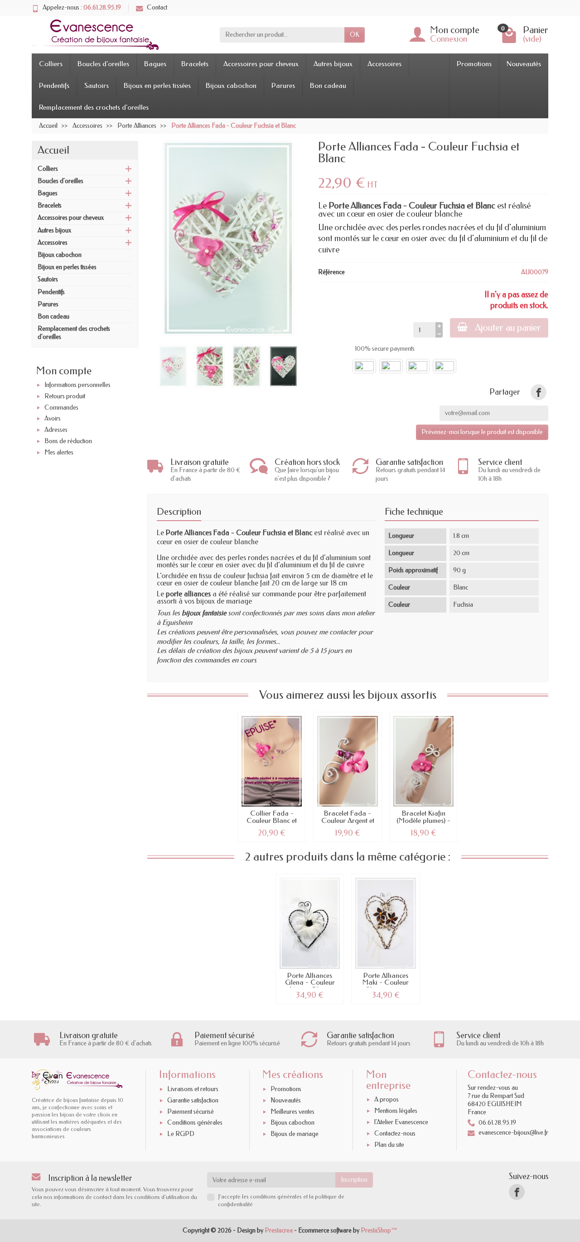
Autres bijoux (333, 64)
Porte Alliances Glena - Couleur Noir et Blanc (310, 982)
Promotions (474, 64)
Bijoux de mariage (295, 1134)
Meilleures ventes (292, 1112)
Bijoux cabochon (231, 86)
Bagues (155, 64)
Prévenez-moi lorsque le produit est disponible (482, 432)
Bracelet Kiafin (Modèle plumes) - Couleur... (423, 820)
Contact (157, 7)
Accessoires (384, 64)
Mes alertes (58, 452)
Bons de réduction (68, 441)
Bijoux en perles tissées (157, 86)
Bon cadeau (328, 86)
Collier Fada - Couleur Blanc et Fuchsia (271, 820)
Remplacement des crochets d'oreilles (94, 107)
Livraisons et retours (192, 1089)
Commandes (61, 407)
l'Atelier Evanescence (401, 1122)
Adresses (56, 430)
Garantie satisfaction (192, 1100)
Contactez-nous (395, 1133)
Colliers (51, 64)
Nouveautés (524, 64)
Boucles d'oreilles (103, 64)
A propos (386, 1100)
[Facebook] (517, 1192)
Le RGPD (180, 1134)
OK (354, 35)
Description (179, 511)
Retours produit (64, 396)
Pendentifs (54, 86)
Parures (283, 86)
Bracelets (194, 64)
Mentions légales (395, 1111)
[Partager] (538, 392)
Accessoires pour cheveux (261, 64)
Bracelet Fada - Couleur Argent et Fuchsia (347, 820)
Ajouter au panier (508, 327)
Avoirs (52, 419)
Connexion (448, 39)
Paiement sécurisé (190, 1112)
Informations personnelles (77, 385)
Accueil (53, 150)
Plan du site (389, 1145)
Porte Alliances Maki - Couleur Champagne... (385, 982)
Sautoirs (96, 86)
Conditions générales (194, 1123)
